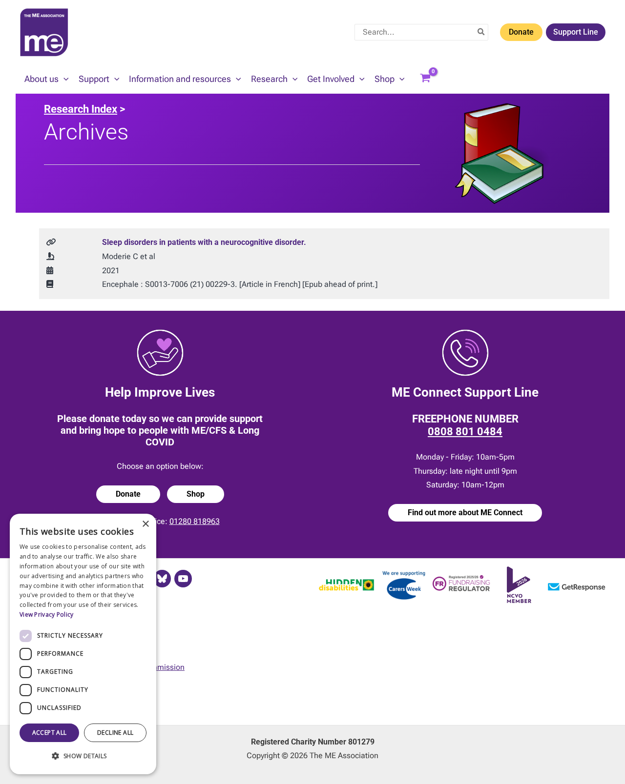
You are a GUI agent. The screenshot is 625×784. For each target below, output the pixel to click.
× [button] (145, 524)
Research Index (80, 108)
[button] (64, 79)
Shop (196, 494)
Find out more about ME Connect (465, 512)
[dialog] (83, 644)
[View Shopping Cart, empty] (425, 79)
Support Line (575, 32)
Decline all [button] (115, 732)
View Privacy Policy (47, 614)
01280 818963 (194, 521)
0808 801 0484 (465, 431)
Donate (521, 32)
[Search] (481, 32)
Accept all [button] (49, 732)
